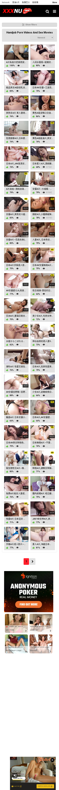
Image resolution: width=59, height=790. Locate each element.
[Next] (32, 561)
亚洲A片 (16, 2)
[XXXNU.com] (18, 11)
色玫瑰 (35, 2)
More (54, 2)
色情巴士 (26, 2)
